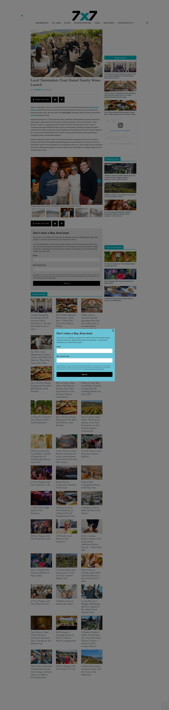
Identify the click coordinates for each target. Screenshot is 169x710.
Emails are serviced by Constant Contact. (94, 369)
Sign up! (84, 374)
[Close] (113, 330)
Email (59, 346)
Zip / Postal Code (63, 356)
